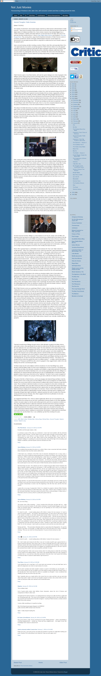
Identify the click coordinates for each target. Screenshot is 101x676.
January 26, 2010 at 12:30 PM (38, 617)
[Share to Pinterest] (30, 417)
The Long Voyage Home (78, 288)
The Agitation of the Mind (79, 274)
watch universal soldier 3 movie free (27, 629)
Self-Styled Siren (76, 265)
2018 (73, 84)
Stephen (20, 586)
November (76, 102)
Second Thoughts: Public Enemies (25, 22)
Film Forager (75, 236)
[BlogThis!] (26, 417)
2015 (73, 88)
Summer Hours (76, 181)
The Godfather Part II (78, 144)
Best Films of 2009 (77, 174)
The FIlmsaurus (76, 284)
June (74, 112)
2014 (73, 90)
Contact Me (73, 22)
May (74, 114)
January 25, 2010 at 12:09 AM (31, 562)
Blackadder (76, 178)
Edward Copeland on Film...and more (77, 231)
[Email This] (24, 417)
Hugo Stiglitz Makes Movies (45, 35)
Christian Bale (31, 419)
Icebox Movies (76, 245)
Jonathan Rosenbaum (78, 247)
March (75, 119)
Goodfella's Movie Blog (78, 239)
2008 (73, 194)
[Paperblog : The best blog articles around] (74, 69)
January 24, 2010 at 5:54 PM (33, 499)
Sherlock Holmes (77, 189)
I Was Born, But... (77, 163)
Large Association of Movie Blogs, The (77, 250)
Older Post (63, 662)
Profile (71, 20)
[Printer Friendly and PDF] (18, 414)
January (75, 123)
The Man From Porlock (78, 291)
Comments (75, 30)
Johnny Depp (38, 419)
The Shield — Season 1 (79, 153)
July (74, 110)
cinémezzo (75, 228)
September (76, 106)
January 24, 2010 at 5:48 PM (33, 447)
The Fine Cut (75, 286)
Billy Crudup (24, 419)
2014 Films (32, 15)
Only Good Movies (77, 258)
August (75, 108)
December (76, 100)
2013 (73, 92)
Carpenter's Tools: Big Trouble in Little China (79, 140)
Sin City (75, 127)
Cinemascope (75, 225)
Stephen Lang (22, 420)
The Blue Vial (75, 276)
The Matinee (75, 293)
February (75, 121)
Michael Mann (45, 419)
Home (15, 15)
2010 (73, 98)
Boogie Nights (76, 172)
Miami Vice (75, 148)
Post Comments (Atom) (26, 665)
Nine (74, 185)
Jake (19, 536)
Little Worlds (75, 253)
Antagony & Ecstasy (77, 217)
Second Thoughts (54, 419)
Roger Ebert (75, 263)
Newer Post (18, 662)
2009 (19, 419)
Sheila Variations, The (78, 271)
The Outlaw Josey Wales (79, 146)
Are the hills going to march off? (77, 220)
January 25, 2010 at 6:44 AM (30, 586)
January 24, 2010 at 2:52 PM (34, 427)
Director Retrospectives (54, 15)
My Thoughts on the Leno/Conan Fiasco (78, 166)
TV (25, 15)
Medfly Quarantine (77, 256)
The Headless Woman (78, 183)
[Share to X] (27, 417)
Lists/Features (41, 15)
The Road (75, 187)
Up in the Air (76, 176)
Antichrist (75, 161)
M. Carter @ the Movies (24, 617)
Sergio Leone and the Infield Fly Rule (77, 269)
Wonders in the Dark (77, 296)
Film (21, 15)
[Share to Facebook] (29, 417)
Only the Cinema (76, 260)
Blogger (66, 672)
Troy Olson (21, 562)
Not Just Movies (21, 7)
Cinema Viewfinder (77, 223)
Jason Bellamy (22, 447)
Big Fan (75, 150)
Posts (73, 28)
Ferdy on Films (76, 234)
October (75, 104)
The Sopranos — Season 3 (79, 142)
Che (74, 125)
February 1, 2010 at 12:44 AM (45, 629)
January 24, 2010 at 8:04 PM (30, 536)
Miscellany (65, 15)
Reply (19, 442)
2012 (73, 94)
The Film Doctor (22, 427)
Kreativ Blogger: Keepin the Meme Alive (80, 155)
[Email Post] (34, 417)
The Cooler (75, 279)
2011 (73, 96)
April (74, 116)
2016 (73, 86)
